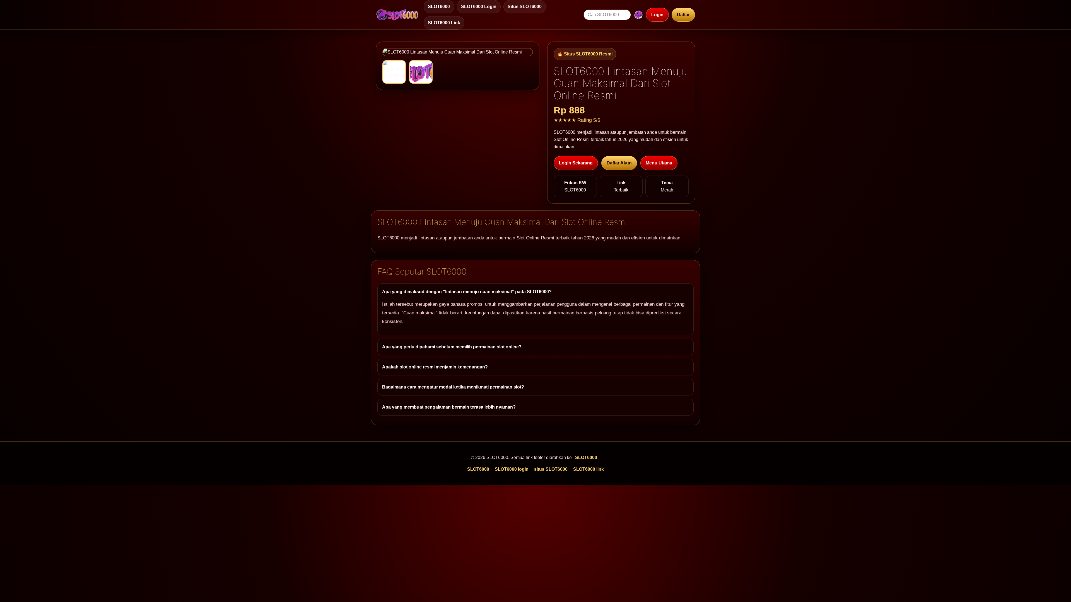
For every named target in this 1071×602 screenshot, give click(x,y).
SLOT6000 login (478, 6)
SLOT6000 (439, 6)
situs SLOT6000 (525, 6)
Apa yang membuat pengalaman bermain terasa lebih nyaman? (449, 407)
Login (657, 14)
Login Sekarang (576, 163)
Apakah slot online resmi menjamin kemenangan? (435, 367)
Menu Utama (659, 163)
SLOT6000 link (444, 22)
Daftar (683, 14)
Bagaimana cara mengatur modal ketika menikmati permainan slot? (453, 387)
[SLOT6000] (397, 14)
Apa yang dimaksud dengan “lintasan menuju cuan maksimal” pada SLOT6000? (467, 291)
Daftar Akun (619, 163)
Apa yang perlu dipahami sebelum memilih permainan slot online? (452, 346)
